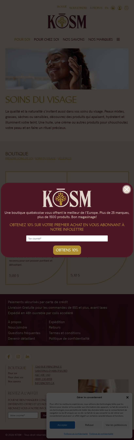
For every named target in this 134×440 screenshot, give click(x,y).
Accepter (62, 425)
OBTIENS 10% (67, 250)
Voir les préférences (116, 425)
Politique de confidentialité (76, 433)
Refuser (89, 425)
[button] (127, 397)
